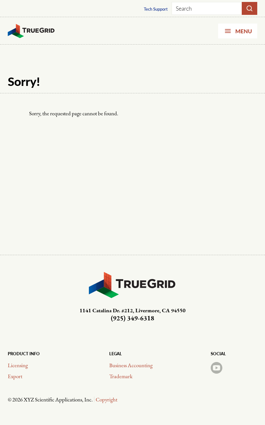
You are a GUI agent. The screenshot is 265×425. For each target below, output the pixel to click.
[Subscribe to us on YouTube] (216, 368)
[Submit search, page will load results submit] (249, 8)
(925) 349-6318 (132, 318)
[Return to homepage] (31, 31)
